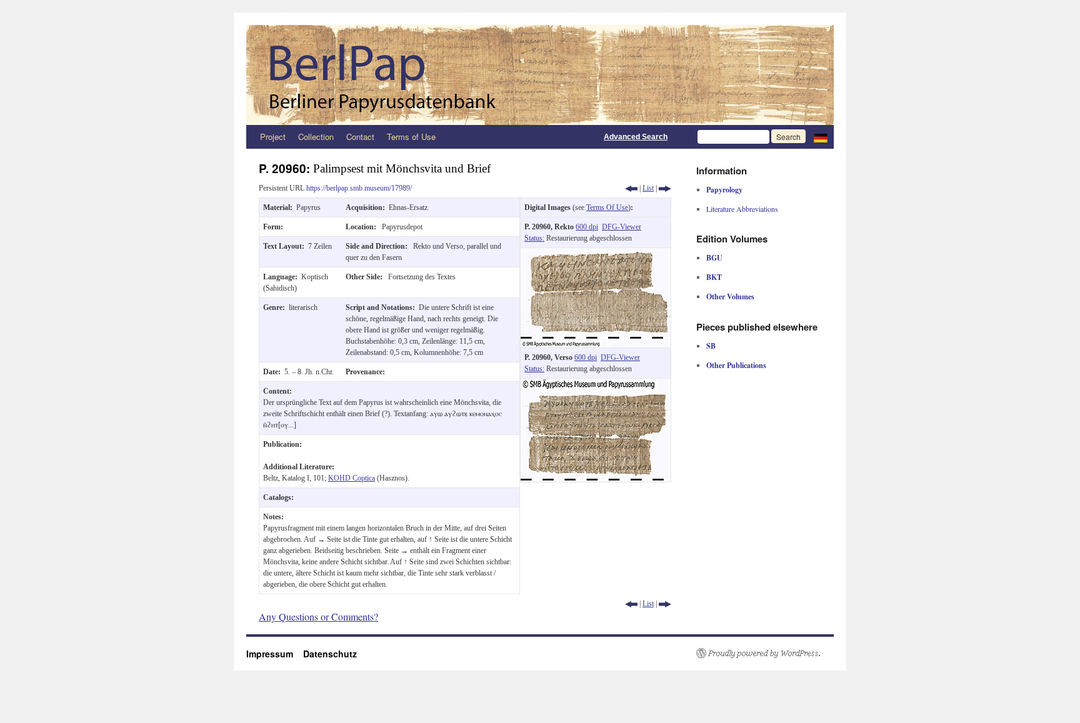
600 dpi (587, 226)
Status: (534, 238)
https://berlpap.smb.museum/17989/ (359, 188)
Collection (316, 136)
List (648, 188)
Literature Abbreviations (742, 209)
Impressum (274, 653)
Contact (360, 136)
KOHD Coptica (351, 478)
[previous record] (631, 188)
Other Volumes (730, 296)
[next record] (665, 188)
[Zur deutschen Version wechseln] (821, 137)
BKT (714, 277)
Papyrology (724, 189)
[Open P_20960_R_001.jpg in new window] (596, 253)
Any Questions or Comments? (318, 616)
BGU (714, 257)
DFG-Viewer (621, 226)
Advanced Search (636, 136)
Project (273, 136)
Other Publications (736, 365)
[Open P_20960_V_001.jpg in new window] (596, 384)
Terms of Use (411, 136)
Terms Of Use (607, 207)
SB (711, 346)
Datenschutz (330, 653)
